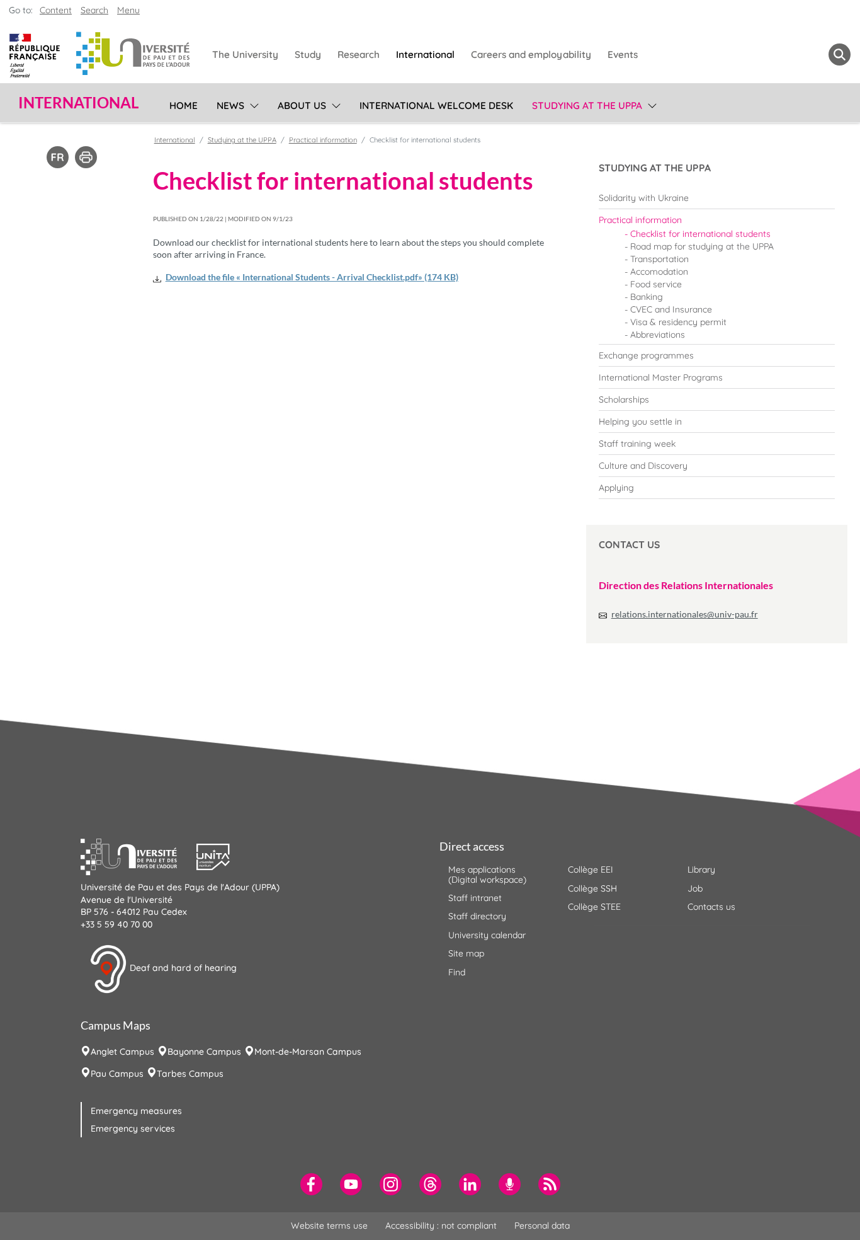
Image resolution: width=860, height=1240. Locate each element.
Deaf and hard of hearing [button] (182, 968)
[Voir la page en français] (58, 156)
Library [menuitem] (701, 869)
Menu (128, 10)
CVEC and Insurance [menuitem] (671, 309)
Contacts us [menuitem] (711, 906)
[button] (138, 856)
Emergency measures (136, 1111)
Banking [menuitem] (646, 296)
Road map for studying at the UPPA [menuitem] (702, 246)
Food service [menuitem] (656, 284)
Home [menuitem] (183, 106)
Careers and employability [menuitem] (531, 54)
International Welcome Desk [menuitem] (436, 106)
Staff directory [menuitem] (477, 916)
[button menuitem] (840, 54)
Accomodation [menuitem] (659, 271)
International (174, 139)
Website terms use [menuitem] (329, 1225)
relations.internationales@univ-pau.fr (684, 614)
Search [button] (94, 10)
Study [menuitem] (308, 54)
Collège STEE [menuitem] (594, 906)
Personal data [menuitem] (542, 1225)
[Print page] (86, 156)
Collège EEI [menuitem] (590, 869)
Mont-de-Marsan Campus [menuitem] (307, 1051)
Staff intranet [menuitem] (475, 898)
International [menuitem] (425, 54)
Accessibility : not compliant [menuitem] (441, 1225)
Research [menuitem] (358, 54)
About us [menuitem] (302, 106)
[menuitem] (717, 197)
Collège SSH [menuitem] (592, 888)
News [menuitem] (230, 106)
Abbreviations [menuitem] (657, 334)
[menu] (252, 104)
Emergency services (133, 1128)
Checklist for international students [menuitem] (700, 233)
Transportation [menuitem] (659, 259)
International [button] (78, 103)
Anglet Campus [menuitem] (122, 1051)
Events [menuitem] (623, 54)
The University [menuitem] (245, 54)
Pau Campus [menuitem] (117, 1073)
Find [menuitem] (456, 972)
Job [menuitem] (695, 888)
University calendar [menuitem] (487, 935)
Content (56, 10)
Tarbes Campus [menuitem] (190, 1073)
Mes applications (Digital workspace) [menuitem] (487, 874)
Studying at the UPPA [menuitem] (587, 106)
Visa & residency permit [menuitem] (678, 322)
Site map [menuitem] (466, 953)
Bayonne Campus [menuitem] (204, 1051)
